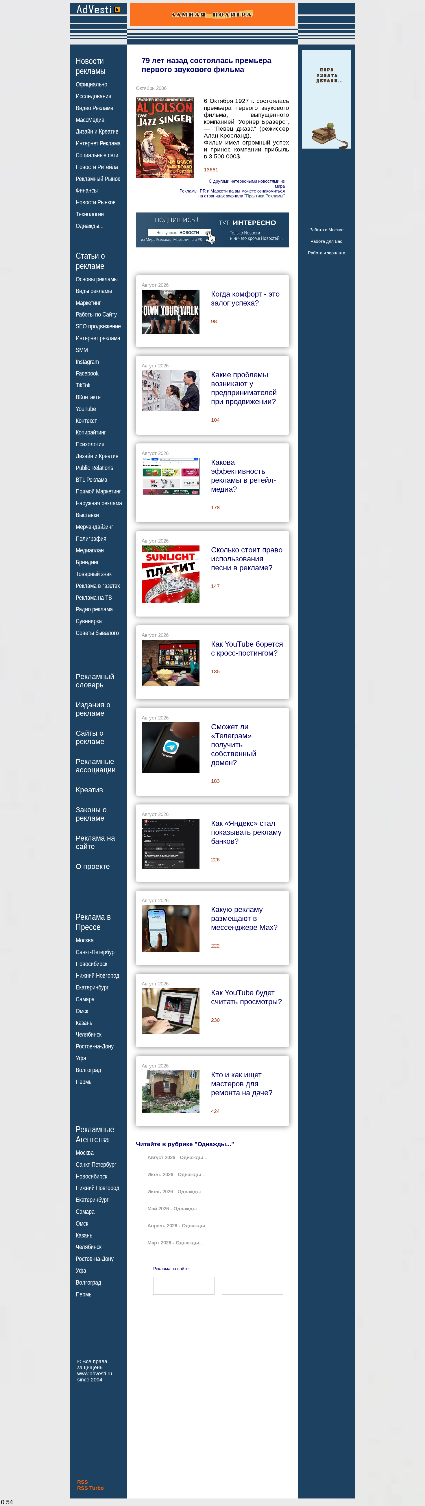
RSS (82, 1482)
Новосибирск (91, 964)
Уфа (81, 1058)
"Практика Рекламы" (264, 195)
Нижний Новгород (97, 975)
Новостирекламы (91, 66)
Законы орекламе (91, 814)
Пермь (83, 1081)
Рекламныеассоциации (96, 765)
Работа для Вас (326, 241)
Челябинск (88, 1034)
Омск (82, 1011)
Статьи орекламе (90, 260)
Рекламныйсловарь (95, 680)
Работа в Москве (326, 229)
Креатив (89, 790)
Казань (84, 1023)
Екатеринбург (92, 987)
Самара (85, 999)
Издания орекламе (93, 709)
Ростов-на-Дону (95, 1046)
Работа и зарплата (326, 252)
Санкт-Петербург (96, 952)
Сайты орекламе (90, 737)
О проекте (93, 866)
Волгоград (88, 1070)
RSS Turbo (90, 1488)
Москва (85, 940)
